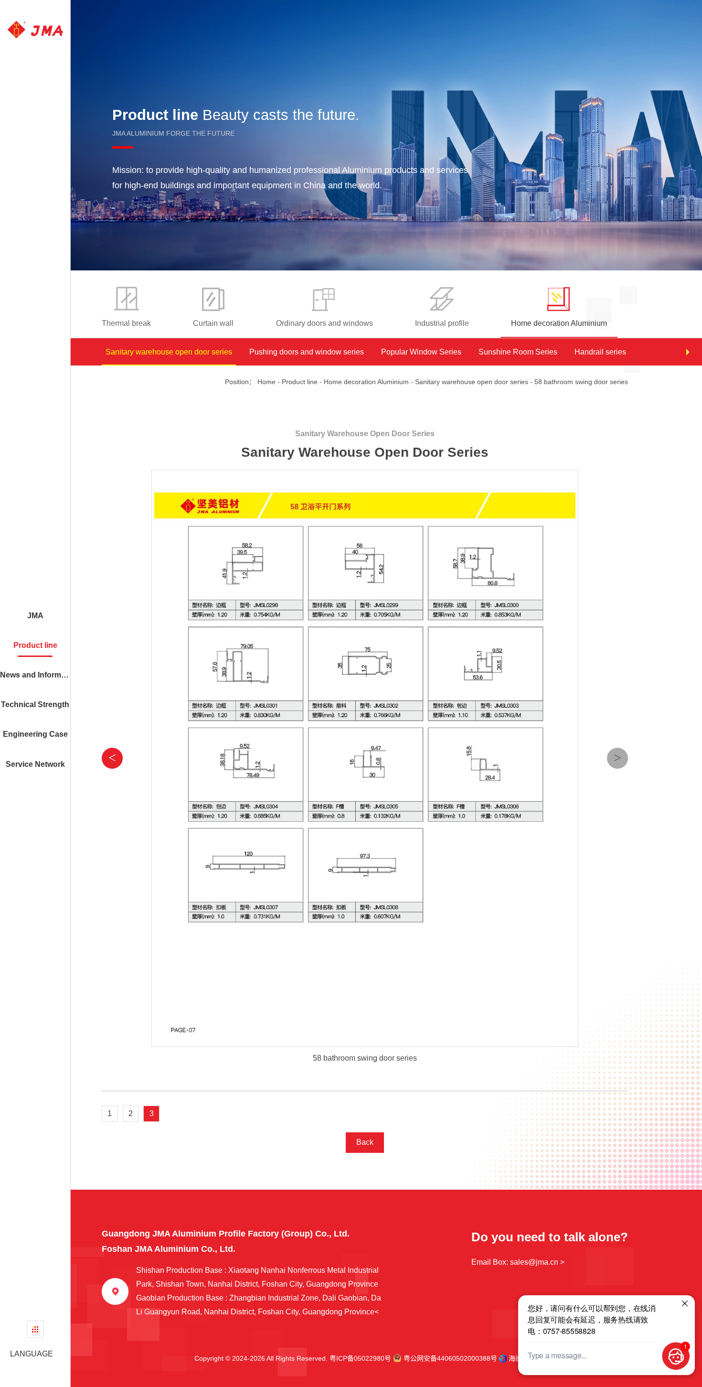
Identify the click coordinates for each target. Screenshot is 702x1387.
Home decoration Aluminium (366, 382)
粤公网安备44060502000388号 (449, 1358)
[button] (688, 352)
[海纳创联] (504, 1359)
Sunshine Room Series (518, 352)
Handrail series (600, 352)
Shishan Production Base (257, 1277)
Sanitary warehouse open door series (169, 352)
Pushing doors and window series (306, 352)
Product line (300, 382)
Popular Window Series (421, 352)
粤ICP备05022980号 (360, 1358)
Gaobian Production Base (258, 1305)
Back (364, 1142)
